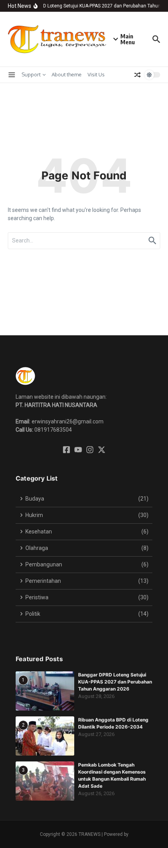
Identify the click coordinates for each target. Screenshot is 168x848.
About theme (67, 74)
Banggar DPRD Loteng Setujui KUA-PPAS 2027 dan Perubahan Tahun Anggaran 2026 (115, 682)
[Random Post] (137, 75)
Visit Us (96, 74)
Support (31, 74)
